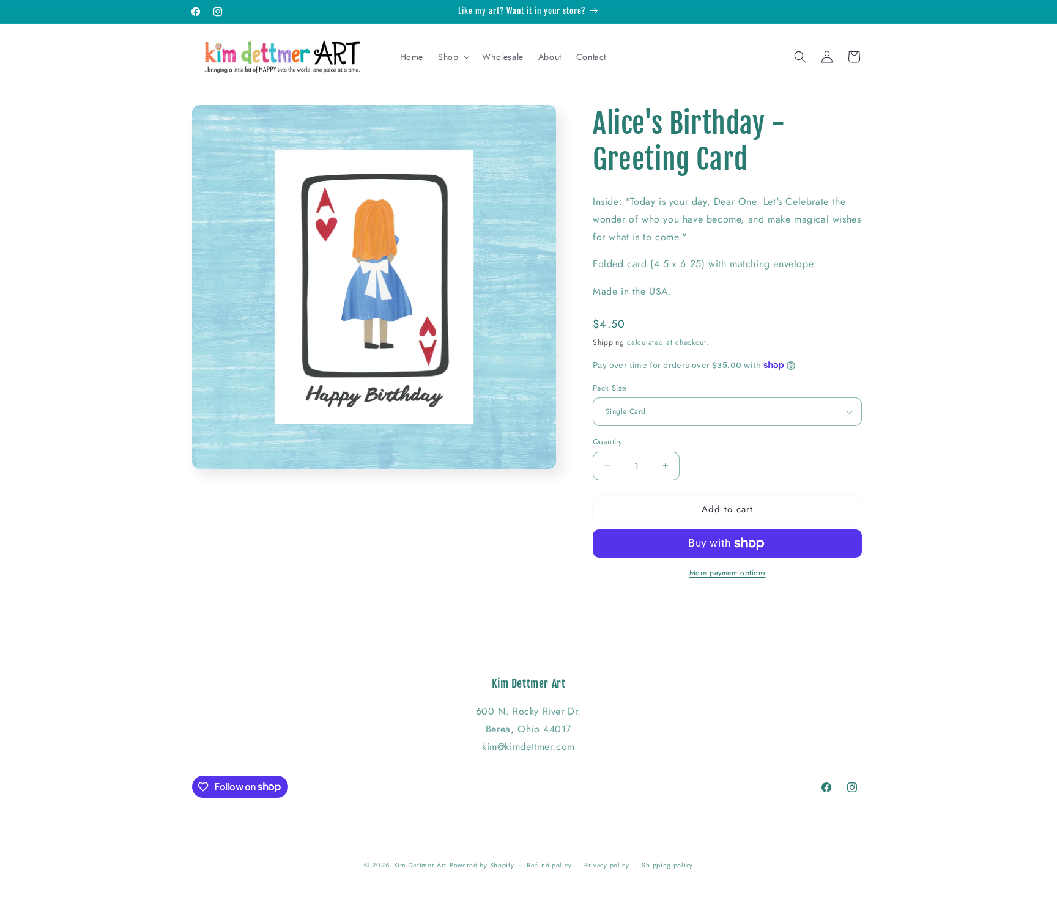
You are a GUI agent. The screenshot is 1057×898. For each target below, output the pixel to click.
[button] (453, 57)
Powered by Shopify (482, 865)
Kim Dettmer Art (420, 865)
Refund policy (549, 864)
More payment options (727, 572)
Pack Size (610, 388)
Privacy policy (606, 864)
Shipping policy (667, 864)
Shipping (609, 342)
